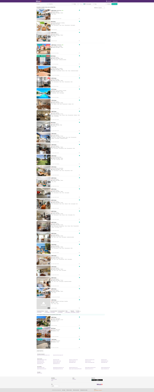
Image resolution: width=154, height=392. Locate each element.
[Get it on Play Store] (94, 380)
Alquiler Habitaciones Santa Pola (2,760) (90, 367)
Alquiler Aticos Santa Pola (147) (89, 368)
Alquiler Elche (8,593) (104, 359)
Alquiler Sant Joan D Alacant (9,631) (89, 359)
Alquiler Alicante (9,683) (56, 359)
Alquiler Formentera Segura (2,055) (89, 362)
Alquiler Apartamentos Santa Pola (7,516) (58, 367)
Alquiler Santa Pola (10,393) (40, 367)
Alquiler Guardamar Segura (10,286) (41, 359)
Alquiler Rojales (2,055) (104, 362)
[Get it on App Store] (100, 380)
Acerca (52, 380)
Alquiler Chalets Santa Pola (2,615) (41, 368)
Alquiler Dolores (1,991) (40, 363)
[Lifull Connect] (98, 390)
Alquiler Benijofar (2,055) (72, 362)
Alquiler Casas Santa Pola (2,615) (105, 367)
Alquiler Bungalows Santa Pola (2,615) (58, 368)
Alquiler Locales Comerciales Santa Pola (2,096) (75, 368)
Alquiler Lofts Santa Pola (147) (105, 368)
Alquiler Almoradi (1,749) (56, 363)
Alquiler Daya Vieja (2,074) (56, 362)
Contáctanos (74, 379)
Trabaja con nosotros (54, 379)
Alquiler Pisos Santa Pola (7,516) (73, 367)
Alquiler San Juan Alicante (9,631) (73, 359)
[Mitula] (39, 1)
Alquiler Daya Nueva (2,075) (40, 362)
